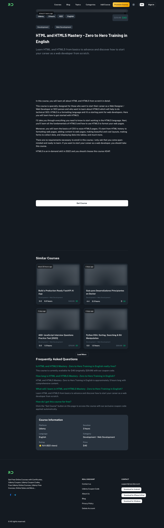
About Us (86, 494)
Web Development (63, 27)
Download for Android (132, 489)
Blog (68, 5)
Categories (90, 5)
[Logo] (10, 4)
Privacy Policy (87, 503)
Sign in (151, 5)
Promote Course (121, 5)
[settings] (133, 4)
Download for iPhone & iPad (134, 495)
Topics (78, 5)
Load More (81, 354)
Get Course (82, 203)
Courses (57, 5)
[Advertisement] (82, 76)
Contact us (86, 484)
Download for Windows (132, 501)
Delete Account (88, 508)
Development (42, 27)
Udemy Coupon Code (90, 489)
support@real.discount (130, 484)
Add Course (105, 5)
